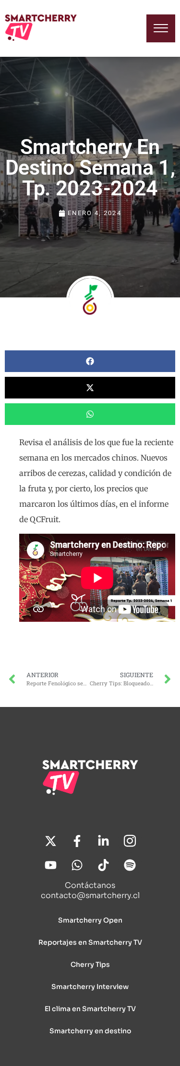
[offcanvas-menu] (160, 28)
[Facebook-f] (77, 841)
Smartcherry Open (90, 920)
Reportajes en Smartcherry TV (90, 942)
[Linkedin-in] (103, 841)
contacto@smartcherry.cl (90, 895)
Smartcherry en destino (90, 1031)
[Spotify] (130, 865)
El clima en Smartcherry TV (90, 1008)
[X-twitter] (50, 841)
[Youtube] (50, 865)
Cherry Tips (90, 964)
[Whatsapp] (77, 865)
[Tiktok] (103, 865)
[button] (90, 361)
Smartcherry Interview (90, 986)
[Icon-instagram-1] (130, 841)
